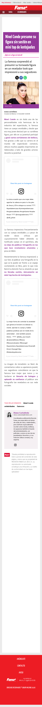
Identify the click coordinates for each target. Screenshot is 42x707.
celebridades (9, 406)
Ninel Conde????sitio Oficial (28, 222)
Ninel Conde (28, 403)
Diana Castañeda (10, 112)
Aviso (21, 672)
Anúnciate (21, 659)
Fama (10, 12)
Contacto (21, 666)
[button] (17, 78)
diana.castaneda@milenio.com (23, 415)
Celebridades (21, 12)
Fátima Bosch (17, 3)
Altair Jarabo (27, 3)
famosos (20, 406)
